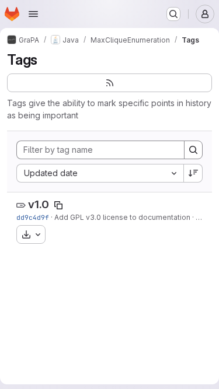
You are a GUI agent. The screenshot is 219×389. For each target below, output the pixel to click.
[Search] (193, 150)
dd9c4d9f (32, 217)
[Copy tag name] (58, 205)
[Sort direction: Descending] (193, 173)
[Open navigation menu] (33, 14)
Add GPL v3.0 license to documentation (122, 217)
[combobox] (99, 173)
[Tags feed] (109, 82)
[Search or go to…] (173, 14)
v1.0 (38, 204)
